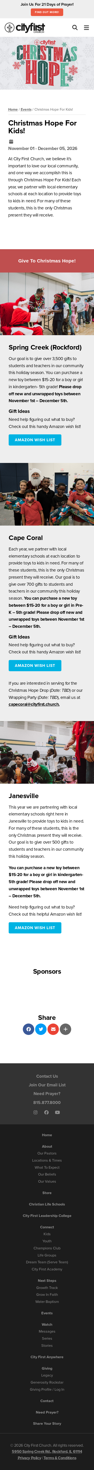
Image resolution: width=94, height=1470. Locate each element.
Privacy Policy (29, 1458)
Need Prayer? (47, 1093)
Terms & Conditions (60, 1458)
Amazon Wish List (35, 440)
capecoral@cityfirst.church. (34, 704)
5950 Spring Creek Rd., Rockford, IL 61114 (47, 1451)
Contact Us (47, 1076)
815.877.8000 (47, 1102)
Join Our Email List (47, 1085)
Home (13, 109)
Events (26, 109)
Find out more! (47, 12)
